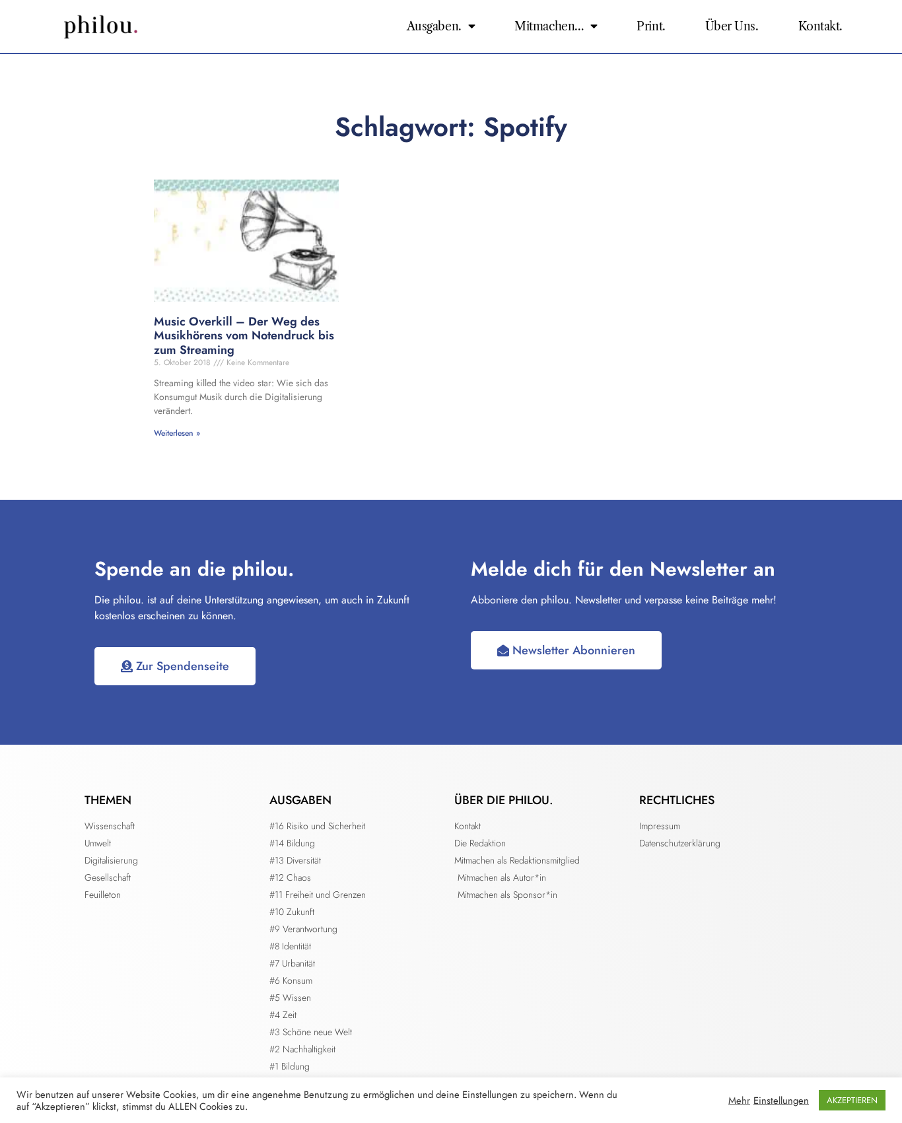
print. (651, 26)
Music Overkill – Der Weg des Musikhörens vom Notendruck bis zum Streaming (244, 335)
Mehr (739, 1100)
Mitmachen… (549, 26)
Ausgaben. (434, 26)
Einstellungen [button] (781, 1100)
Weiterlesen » (177, 433)
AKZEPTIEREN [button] (852, 1100)
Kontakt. (820, 26)
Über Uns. (732, 26)
